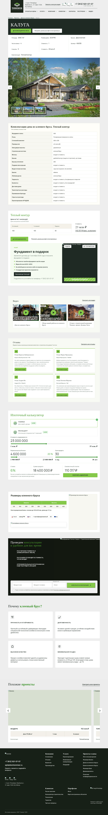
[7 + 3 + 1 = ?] (59, 585)
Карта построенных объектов (77, 794)
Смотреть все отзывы (88, 344)
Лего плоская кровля (89, 757)
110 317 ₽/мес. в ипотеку (85, 230)
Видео (91, 11)
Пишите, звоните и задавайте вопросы (15, 769)
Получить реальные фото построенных (47, 31)
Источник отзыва (20, 369)
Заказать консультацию (52, 4)
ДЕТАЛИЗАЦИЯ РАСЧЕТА (21, 31)
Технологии (49, 797)
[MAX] (72, 4)
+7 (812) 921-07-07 (84, 4)
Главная (10, 18)
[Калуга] (54, 87)
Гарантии (48, 800)
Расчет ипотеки (50, 791)
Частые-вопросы (50, 803)
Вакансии (48, 763)
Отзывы (48, 760)
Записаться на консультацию (80, 585)
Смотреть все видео (88, 300)
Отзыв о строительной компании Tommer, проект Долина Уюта (81, 324)
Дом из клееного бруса (22, 325)
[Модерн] (49, 708)
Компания (51, 11)
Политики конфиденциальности (61, 590)
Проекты (16, 18)
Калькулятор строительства (54, 794)
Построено (81, 11)
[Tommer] (17, 6)
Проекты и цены (30, 11)
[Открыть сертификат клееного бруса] (39, 524)
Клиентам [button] (62, 11)
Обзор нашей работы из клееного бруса (53, 324)
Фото (69, 791)
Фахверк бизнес (88, 760)
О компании (49, 757)
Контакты (72, 11)
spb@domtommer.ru (13, 765)
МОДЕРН (14, 729)
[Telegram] (68, 4)
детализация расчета (19, 239)
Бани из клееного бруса (90, 765)
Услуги (42, 11)
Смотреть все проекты (91, 684)
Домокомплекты (88, 771)
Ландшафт (66, 764)
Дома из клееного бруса (27, 18)
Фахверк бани (87, 768)
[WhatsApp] (63, 4)
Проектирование (68, 757)
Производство (50, 765)
